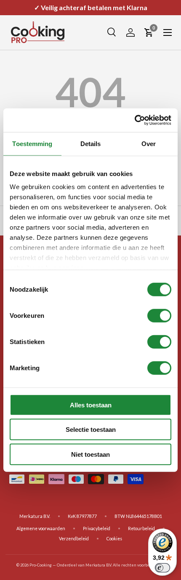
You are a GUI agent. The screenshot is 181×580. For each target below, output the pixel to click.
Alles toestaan (91, 404)
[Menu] (167, 32)
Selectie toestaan (91, 429)
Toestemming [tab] (32, 143)
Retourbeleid (141, 528)
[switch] (159, 315)
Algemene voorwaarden (40, 528)
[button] (149, 32)
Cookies (114, 538)
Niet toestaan (90, 454)
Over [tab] (148, 143)
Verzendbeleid (74, 538)
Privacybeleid (96, 528)
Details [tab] (90, 143)
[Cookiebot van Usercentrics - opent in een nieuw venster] (134, 120)
